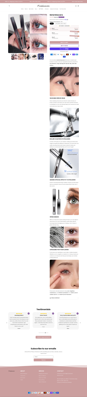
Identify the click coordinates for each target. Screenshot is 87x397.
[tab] (39, 332)
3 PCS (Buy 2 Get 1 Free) (60, 23)
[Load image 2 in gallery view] (21, 57)
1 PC (52, 23)
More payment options (64, 51)
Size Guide (22, 377)
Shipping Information (43, 373)
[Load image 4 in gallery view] (34, 57)
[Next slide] (80, 323)
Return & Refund (42, 375)
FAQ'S (21, 379)
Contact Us (22, 375)
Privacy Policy (42, 379)
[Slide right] (45, 56)
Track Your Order (42, 377)
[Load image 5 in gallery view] (41, 57)
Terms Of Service (42, 381)
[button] (9, 6)
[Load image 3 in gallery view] (28, 57)
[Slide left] (9, 56)
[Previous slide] (7, 323)
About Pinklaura (23, 373)
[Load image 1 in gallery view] (14, 57)
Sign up (43, 360)
